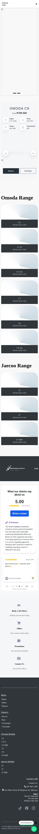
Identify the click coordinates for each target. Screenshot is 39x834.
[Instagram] (33, 808)
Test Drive (28, 171)
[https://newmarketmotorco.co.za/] (12, 468)
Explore (11, 171)
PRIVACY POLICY (14, 828)
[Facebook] (26, 808)
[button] (36, 4)
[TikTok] (20, 808)
